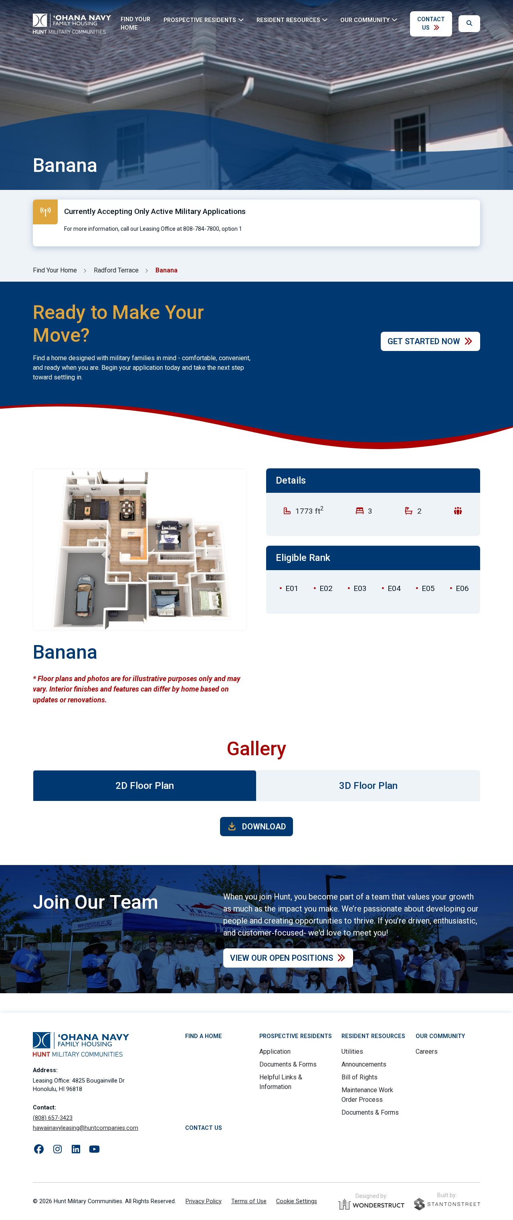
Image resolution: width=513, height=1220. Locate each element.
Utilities (352, 1051)
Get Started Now (424, 341)
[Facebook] (39, 1149)
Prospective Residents (295, 1036)
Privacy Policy (204, 1201)
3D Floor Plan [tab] (368, 785)
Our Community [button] (365, 19)
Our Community (440, 1036)
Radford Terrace (116, 270)
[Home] (72, 24)
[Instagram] (57, 1149)
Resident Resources (373, 1036)
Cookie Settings (296, 1201)
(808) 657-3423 (53, 1118)
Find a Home (203, 1036)
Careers (427, 1051)
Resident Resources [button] (288, 19)
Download (263, 826)
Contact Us (431, 24)
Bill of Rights (359, 1077)
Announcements (363, 1064)
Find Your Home (135, 24)
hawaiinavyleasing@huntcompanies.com (85, 1128)
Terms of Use (249, 1201)
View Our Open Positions (281, 958)
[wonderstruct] (371, 1204)
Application (275, 1051)
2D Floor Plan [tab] (144, 785)
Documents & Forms (288, 1064)
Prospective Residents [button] (200, 19)
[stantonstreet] (447, 1204)
